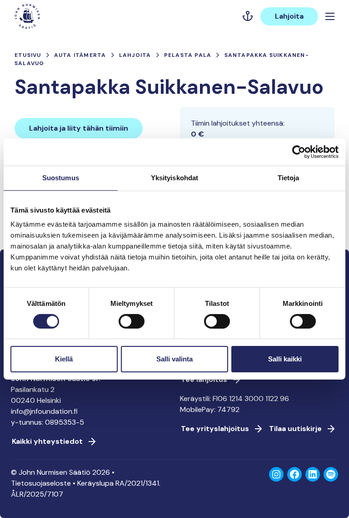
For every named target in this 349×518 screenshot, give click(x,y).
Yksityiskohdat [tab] (174, 178)
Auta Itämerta (80, 55)
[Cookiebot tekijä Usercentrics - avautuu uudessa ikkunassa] (299, 152)
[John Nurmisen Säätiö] (27, 16)
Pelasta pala (187, 55)
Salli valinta (174, 359)
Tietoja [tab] (288, 178)
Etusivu (28, 55)
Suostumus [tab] (60, 178)
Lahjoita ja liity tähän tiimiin (78, 128)
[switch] (132, 325)
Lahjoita (289, 16)
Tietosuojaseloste (41, 483)
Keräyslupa (95, 483)
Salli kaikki (285, 359)
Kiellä (64, 359)
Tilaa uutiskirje (295, 428)
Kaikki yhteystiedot (47, 441)
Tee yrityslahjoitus (215, 428)
